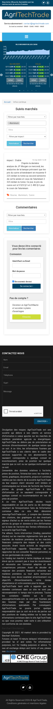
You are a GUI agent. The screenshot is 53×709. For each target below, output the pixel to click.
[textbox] (21, 123)
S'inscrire (26, 317)
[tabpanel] (14, 75)
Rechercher (29, 143)
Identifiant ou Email (21, 261)
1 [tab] (19, 90)
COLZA (38, 64)
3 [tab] (27, 90)
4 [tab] (32, 90)
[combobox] (26, 117)
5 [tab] (36, 90)
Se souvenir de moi (23, 282)
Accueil (7, 102)
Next (51, 75)
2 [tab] (23, 90)
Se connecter (26, 286)
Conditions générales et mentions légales (26, 703)
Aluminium (22, 195)
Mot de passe (18, 271)
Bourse (13, 195)
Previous (1, 75)
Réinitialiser (14, 143)
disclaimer (11, 651)
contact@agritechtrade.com (36, 23)
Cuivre (31, 195)
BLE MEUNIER (15, 64)
